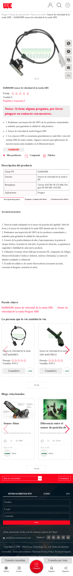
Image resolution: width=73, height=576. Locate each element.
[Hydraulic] (58, 537)
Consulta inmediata (15, 560)
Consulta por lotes (57, 560)
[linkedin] (54, 537)
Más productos (14, 155)
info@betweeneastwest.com (18, 538)
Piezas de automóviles (19, 14)
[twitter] (63, 537)
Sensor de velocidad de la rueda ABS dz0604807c (15, 353)
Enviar (36, 522)
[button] (67, 350)
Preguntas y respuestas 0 (14, 101)
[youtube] (68, 537)
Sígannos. (65, 571)
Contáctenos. (64, 478)
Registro (51, 571)
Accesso (19, 571)
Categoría (36, 568)
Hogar (4, 14)
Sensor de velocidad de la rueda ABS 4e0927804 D (52, 353)
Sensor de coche (38, 14)
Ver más (36, 385)
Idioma (6, 571)
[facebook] (49, 537)
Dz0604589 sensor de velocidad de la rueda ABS (27, 307)
